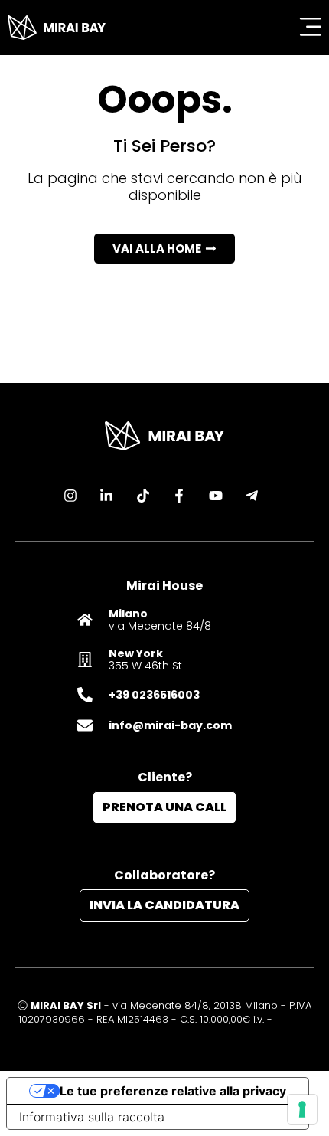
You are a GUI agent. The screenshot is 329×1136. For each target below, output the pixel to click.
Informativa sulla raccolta (91, 1117)
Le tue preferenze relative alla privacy (173, 1090)
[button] (164, 249)
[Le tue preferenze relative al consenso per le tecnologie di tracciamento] (302, 1109)
